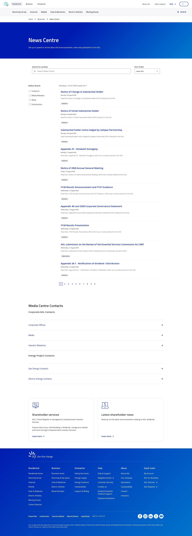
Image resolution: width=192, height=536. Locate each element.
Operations (125, 482)
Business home (58, 473)
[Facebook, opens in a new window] (140, 516)
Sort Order (139, 67)
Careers (124, 491)
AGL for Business (151, 478)
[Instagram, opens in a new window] (145, 516)
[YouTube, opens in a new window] (161, 516)
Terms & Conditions (58, 516)
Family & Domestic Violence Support (105, 491)
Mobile (44, 12)
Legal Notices (85, 516)
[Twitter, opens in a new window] (156, 516)
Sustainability (80, 487)
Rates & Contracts (72, 516)
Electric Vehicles (76, 12)
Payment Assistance (106, 498)
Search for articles (40, 67)
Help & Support (160, 4)
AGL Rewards (151, 486)
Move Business (58, 491)
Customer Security (105, 482)
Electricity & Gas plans (61, 478)
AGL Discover (151, 482)
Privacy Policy (32, 516)
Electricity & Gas (19, 13)
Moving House (92, 12)
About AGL (146, 4)
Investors (125, 495)
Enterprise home (82, 473)
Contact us (102, 487)
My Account (149, 473)
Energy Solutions (82, 482)
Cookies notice (44, 516)
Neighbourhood (106, 478)
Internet (34, 12)
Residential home (35, 473)
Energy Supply (81, 478)
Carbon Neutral (35, 504)
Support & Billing (82, 491)
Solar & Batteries (57, 12)
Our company (126, 478)
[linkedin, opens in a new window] (150, 516)
